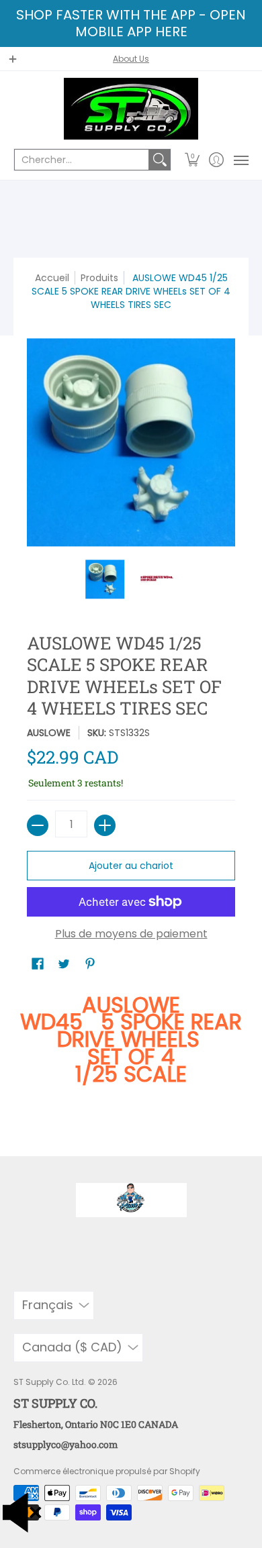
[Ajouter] (105, 825)
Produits (99, 278)
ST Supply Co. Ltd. (49, 1382)
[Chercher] (160, 159)
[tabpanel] (131, 1054)
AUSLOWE (49, 732)
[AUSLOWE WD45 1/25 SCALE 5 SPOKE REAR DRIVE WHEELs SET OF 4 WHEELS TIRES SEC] (105, 579)
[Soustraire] (37, 825)
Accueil (52, 278)
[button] (192, 159)
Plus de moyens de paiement (131, 934)
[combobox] (81, 159)
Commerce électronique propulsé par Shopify (106, 1471)
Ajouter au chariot (131, 865)
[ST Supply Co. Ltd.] (131, 108)
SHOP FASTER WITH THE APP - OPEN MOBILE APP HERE (131, 23)
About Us (131, 58)
